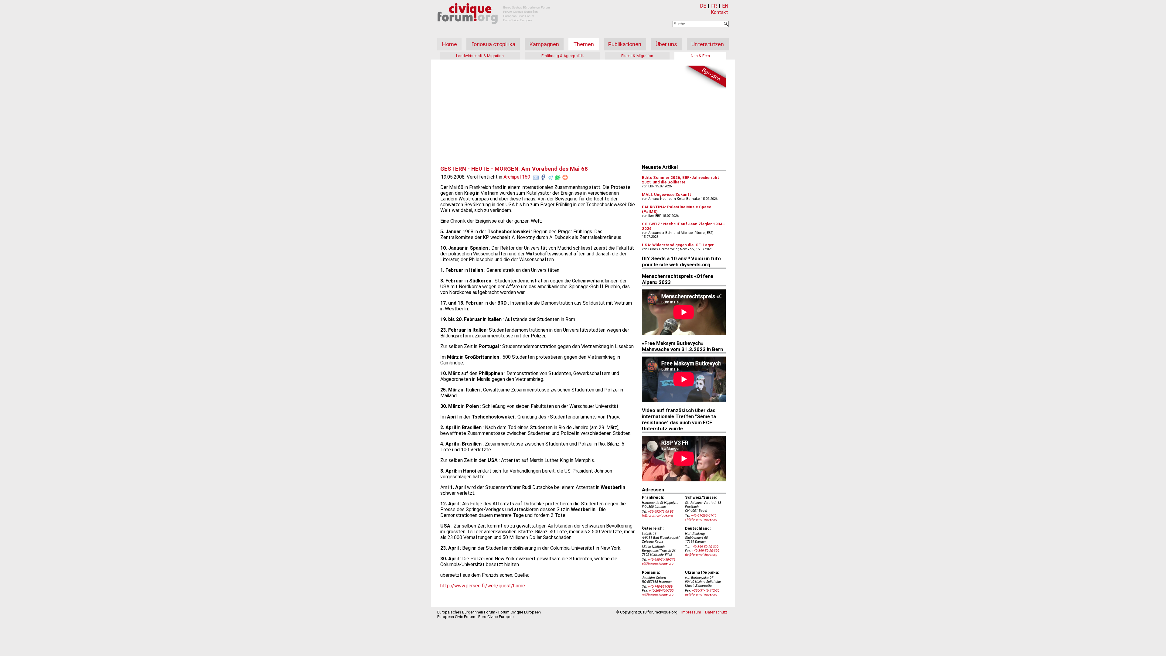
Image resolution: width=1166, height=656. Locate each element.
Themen (583, 44)
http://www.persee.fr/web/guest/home (482, 586)
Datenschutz (716, 612)
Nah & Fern (700, 55)
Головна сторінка (493, 44)
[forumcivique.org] (493, 29)
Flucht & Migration (637, 55)
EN (725, 6)
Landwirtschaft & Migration (480, 55)
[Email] (536, 176)
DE (703, 6)
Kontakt (719, 12)
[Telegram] (550, 176)
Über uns (666, 44)
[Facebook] (543, 176)
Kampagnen (544, 44)
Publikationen (624, 44)
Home (449, 44)
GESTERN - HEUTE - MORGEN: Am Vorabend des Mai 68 (514, 169)
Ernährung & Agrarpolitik (562, 55)
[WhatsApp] (557, 176)
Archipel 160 (516, 177)
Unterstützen (707, 44)
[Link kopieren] (565, 177)
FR (714, 6)
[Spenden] (704, 77)
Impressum (691, 612)
